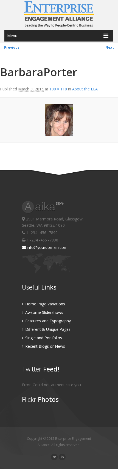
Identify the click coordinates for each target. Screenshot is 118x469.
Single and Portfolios (43, 337)
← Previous (9, 47)
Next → (111, 47)
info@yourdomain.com (47, 247)
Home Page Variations (44, 303)
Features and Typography (47, 320)
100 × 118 (58, 89)
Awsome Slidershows (43, 312)
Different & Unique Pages (47, 329)
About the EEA (85, 89)
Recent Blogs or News (44, 346)
